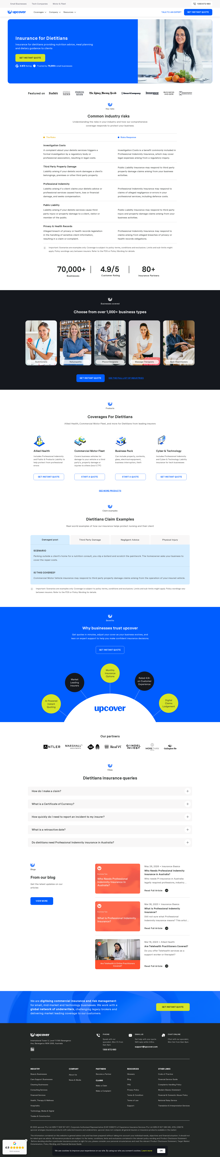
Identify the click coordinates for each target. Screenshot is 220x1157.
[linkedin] (32, 1049)
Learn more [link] (147, 1151)
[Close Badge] (26, 1140)
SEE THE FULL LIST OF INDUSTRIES (126, 378)
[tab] (50, 540)
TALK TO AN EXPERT (171, 12)
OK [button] (161, 1151)
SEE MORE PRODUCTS (110, 491)
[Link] (18, 12)
